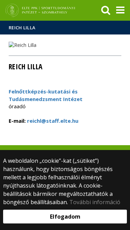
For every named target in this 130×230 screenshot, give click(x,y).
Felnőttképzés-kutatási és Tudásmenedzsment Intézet (46, 95)
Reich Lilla (22, 27)
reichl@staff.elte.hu (52, 120)
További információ (94, 202)
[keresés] (105, 10)
